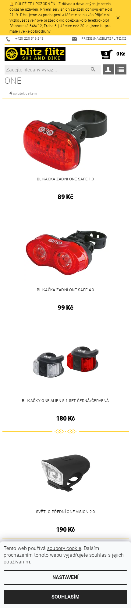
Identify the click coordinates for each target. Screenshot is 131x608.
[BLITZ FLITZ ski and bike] (35, 55)
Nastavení (65, 577)
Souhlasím (65, 597)
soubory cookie (64, 548)
